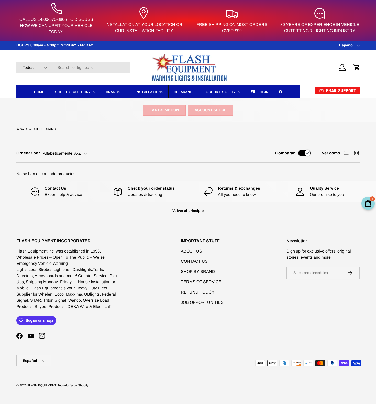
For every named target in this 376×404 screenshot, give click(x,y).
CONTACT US (194, 261)
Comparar (285, 153)
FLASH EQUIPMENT (41, 385)
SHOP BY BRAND (198, 271)
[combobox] (73, 67)
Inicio (20, 129)
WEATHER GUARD (42, 129)
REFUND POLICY (198, 292)
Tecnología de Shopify (73, 385)
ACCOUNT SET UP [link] (210, 110)
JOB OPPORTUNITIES (202, 302)
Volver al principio (188, 211)
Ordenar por (28, 153)
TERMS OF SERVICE (201, 282)
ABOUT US (191, 251)
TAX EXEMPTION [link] (164, 110)
